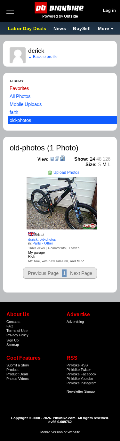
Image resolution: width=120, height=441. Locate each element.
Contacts (13, 322)
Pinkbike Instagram (81, 383)
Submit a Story (17, 365)
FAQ (9, 326)
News (59, 28)
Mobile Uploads (26, 104)
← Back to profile (43, 56)
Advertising (75, 322)
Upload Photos (65, 172)
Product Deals (17, 374)
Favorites (19, 88)
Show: (81, 159)
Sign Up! (13, 340)
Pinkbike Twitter (79, 370)
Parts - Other (43, 243)
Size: (91, 164)
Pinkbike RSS (77, 365)
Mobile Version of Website (60, 432)
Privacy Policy (17, 335)
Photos (11, 379)
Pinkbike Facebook (81, 374)
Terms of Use (17, 331)
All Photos (20, 96)
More (103, 28)
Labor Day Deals (28, 28)
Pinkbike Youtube (80, 379)
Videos (23, 379)
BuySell (82, 28)
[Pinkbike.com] (60, 7)
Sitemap (12, 345)
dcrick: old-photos (42, 239)
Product (12, 370)
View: (42, 159)
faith (14, 112)
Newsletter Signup (81, 391)
